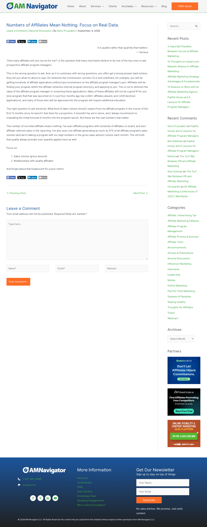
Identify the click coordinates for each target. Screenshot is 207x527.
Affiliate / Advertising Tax (182, 215)
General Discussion (40, 30)
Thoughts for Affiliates (180, 307)
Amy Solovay (175, 171)
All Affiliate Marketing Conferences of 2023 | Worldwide (182, 191)
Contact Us (29, 484)
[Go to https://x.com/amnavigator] (40, 498)
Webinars (173, 318)
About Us (82, 478)
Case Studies (84, 491)
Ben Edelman (175, 141)
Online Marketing (177, 285)
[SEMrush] (184, 433)
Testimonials (84, 482)
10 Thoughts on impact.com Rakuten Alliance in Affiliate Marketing (183, 66)
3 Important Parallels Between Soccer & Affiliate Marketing (183, 51)
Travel (171, 312)
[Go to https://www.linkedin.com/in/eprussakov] (48, 498)
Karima (171, 156)
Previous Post (16, 193)
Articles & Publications (180, 252)
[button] (185, 6)
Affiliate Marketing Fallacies (183, 220)
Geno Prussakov (177, 126)
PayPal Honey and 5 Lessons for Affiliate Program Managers (179, 102)
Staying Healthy (176, 302)
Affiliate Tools (175, 241)
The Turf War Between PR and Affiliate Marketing (182, 161)
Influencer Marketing (179, 263)
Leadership (174, 274)
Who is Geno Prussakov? (91, 505)
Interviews (174, 269)
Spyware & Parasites (179, 296)
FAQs (80, 486)
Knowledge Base (86, 495)
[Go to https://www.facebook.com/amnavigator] (33, 498)
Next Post (141, 193)
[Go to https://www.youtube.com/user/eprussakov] (55, 498)
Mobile (171, 280)
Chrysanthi (174, 186)
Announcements (177, 247)
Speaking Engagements (90, 500)
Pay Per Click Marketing (181, 291)
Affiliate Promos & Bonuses (183, 236)
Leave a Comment (16, 30)
